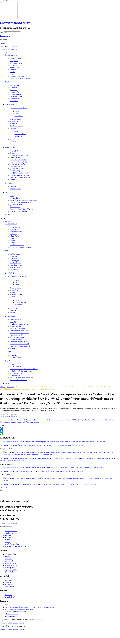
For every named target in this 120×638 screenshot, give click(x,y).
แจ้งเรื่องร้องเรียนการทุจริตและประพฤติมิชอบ (24, 200)
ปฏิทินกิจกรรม (14, 139)
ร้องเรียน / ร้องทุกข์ (15, 198)
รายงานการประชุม (20, 134)
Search (2, 32)
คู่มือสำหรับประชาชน (16, 204)
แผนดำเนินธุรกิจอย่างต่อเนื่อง (19, 162)
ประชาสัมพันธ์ (9, 104)
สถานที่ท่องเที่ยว (15, 207)
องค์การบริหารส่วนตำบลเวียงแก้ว (15, 23)
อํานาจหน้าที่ (14, 101)
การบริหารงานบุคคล (16, 171)
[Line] (51, 434)
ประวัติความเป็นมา (15, 85)
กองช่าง (12, 74)
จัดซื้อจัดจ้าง (8, 183)
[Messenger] (51, 431)
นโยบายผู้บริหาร (15, 98)
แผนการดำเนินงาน (15, 151)
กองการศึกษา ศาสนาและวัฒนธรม (20, 78)
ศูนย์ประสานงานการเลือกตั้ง (18, 108)
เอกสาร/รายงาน (10, 147)
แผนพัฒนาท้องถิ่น (15, 157)
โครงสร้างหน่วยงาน (11, 55)
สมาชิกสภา (13, 65)
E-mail (2, 43)
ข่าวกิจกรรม (13, 124)
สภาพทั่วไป (13, 87)
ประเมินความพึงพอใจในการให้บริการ (21, 209)
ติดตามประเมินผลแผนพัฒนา (18, 160)
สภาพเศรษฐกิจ (14, 92)
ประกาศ (17, 111)
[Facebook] (51, 428)
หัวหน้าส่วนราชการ (16, 63)
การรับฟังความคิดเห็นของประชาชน (21, 202)
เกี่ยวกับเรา (8, 82)
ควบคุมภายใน (14, 179)
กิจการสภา (13, 128)
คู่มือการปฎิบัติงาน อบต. (17, 168)
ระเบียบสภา (18, 136)
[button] (60, 218)
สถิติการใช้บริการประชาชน (18, 211)
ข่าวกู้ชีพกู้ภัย (14, 121)
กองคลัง (12, 72)
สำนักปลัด (13, 69)
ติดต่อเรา (7, 215)
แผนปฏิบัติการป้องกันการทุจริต (19, 173)
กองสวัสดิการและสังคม (17, 76)
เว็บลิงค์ (12, 196)
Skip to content (4, 0)
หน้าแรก (7, 53)
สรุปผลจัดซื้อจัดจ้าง (15, 189)
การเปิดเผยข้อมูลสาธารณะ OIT (19, 175)
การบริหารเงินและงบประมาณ (19, 155)
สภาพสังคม (13, 90)
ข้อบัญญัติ (13, 153)
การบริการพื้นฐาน (15, 94)
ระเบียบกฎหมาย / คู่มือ (16, 166)
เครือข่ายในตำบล (15, 67)
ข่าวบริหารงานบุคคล (16, 126)
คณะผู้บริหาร (14, 61)
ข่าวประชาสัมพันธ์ (15, 119)
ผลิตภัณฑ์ (13, 142)
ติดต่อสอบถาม (5, 36)
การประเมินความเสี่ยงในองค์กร (19, 164)
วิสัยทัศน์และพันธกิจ (16, 96)
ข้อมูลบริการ (9, 192)
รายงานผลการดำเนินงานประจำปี (20, 177)
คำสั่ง (16, 113)
